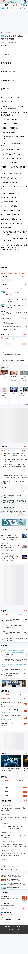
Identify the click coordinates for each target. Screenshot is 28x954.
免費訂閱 (24, 908)
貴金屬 (7, 725)
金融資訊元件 (14, 929)
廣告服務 (8, 929)
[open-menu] (1, 5)
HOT (7, 293)
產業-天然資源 (9, 719)
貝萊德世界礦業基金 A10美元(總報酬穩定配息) (11, 716)
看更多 (25, 284)
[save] (20, 8)
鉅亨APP (9, 926)
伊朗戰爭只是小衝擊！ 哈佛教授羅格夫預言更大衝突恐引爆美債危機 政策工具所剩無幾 (13, 394)
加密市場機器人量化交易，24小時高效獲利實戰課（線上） (16, 300)
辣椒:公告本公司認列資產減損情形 (11, 355)
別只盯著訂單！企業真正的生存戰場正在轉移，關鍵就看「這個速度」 (4, 377)
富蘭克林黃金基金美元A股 (7, 723)
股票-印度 (8, 712)
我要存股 (24, 276)
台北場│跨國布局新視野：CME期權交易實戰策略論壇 (16, 293)
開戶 (25, 724)
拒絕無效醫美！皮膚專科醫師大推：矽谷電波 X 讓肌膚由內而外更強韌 (13, 377)
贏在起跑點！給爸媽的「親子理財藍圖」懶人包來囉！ (13, 273)
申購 (25, 704)
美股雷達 (8, 543)
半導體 (6, 796)
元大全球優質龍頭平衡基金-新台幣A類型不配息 (12, 703)
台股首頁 (18, 276)
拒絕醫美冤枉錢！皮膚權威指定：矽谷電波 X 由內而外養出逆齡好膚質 (4, 394)
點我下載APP (17, 249)
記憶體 (6, 787)
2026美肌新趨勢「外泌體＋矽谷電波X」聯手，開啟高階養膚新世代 (23, 377)
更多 (25, 450)
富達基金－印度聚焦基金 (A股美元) (9, 710)
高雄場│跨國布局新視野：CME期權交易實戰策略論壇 (16, 306)
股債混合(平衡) (9, 706)
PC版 (5, 926)
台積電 (6, 791)
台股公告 (8, 32)
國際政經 (8, 553)
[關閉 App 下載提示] (1, 2)
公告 (3, 32)
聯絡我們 (20, 929)
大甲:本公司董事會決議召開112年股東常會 (13, 360)
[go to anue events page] (21, 5)
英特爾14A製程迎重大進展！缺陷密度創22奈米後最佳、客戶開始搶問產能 (23, 394)
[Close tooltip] (24, 11)
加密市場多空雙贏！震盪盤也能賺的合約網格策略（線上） (16, 313)
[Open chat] (25, 8)
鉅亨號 (14, 926)
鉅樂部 (18, 926)
